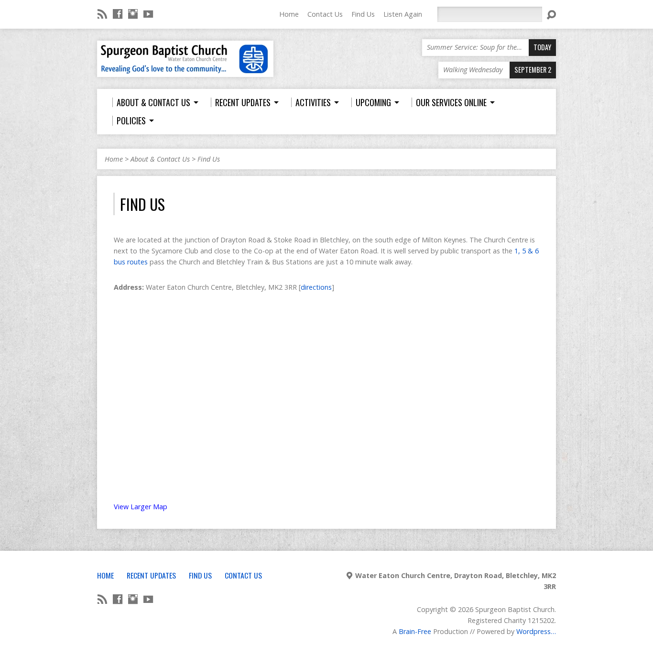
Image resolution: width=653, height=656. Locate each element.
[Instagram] (133, 14)
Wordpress (533, 631)
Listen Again (402, 14)
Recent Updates (151, 575)
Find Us (363, 14)
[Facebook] (117, 14)
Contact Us (325, 14)
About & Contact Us (160, 159)
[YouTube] (148, 14)
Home (289, 14)
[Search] (551, 15)
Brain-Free (415, 631)
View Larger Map (140, 506)
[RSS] (102, 14)
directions (316, 287)
